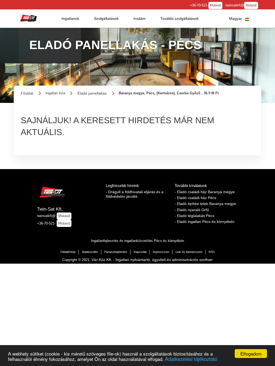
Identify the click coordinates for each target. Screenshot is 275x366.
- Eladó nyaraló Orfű (192, 210)
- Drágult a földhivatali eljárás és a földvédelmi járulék (135, 194)
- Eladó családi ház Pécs (195, 198)
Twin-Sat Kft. (50, 209)
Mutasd (215, 5)
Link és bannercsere (189, 251)
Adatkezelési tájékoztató (191, 358)
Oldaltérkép (67, 251)
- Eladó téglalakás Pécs (194, 216)
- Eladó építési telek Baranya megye (205, 203)
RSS (212, 251)
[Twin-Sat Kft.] (28, 18)
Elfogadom (251, 353)
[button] (70, 18)
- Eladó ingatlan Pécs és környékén (204, 221)
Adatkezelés (90, 251)
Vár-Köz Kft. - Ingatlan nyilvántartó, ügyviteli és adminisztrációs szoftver (152, 259)
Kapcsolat (140, 251)
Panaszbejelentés (115, 251)
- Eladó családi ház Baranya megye (205, 192)
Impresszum (161, 251)
